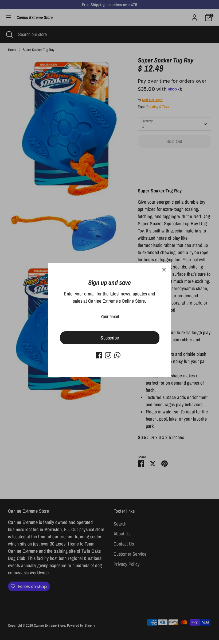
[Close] (164, 270)
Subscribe (109, 337)
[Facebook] (99, 355)
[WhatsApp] (117, 355)
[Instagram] (108, 355)
